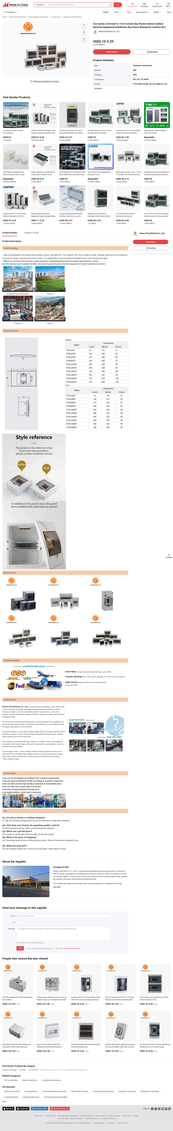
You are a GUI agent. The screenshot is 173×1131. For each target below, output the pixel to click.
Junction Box (56, 17)
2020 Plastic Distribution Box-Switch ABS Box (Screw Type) (13, 173)
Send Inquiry (112, 52)
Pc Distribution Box (11, 1097)
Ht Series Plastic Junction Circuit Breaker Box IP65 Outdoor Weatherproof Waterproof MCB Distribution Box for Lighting (99, 131)
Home (4, 17)
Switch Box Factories (12, 1091)
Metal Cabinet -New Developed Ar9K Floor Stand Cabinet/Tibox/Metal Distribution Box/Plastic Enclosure (156, 131)
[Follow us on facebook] (152, 1108)
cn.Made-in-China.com (109, 1118)
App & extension (142, 12)
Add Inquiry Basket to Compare (46, 81)
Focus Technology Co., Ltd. (70, 1123)
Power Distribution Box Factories (54, 1091)
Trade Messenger (39, 1108)
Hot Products (38, 1116)
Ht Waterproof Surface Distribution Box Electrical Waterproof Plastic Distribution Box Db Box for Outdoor (156, 173)
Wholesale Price (100, 1116)
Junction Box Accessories (51, 1080)
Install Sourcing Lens (61, 1108)
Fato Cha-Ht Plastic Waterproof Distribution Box (99, 173)
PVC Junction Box (10, 1080)
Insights (136, 1116)
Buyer (117, 12)
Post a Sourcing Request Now (68, 948)
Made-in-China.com (76, 1118)
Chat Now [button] (153, 52)
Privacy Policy (122, 1123)
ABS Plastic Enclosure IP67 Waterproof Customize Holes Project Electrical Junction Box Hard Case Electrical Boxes (17, 1046)
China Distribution (31, 1091)
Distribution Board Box (31, 1097)
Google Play (22, 1108)
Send (20, 948)
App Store (8, 1108)
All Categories (11, 12)
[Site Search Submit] (118, 4)
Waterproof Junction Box (72, 17)
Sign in (168, 6)
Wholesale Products (86, 1116)
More (4, 1101)
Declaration (111, 1123)
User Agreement (99, 1123)
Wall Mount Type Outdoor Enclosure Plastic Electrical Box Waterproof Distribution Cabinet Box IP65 (99, 215)
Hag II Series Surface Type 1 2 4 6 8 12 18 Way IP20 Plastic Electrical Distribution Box (128, 173)
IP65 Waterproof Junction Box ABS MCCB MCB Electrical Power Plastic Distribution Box (72, 173)
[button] (111, 5)
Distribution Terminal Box (150, 1091)
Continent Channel (114, 1116)
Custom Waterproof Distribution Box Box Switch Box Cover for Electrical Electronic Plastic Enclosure (71, 215)
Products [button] (40, 4)
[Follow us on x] (156, 1108)
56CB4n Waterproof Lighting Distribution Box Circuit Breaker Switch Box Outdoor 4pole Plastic (120, 1046)
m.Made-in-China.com (92, 1118)
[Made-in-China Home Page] (15, 4)
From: (13, 916)
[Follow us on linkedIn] (169, 1108)
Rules (169, 12)
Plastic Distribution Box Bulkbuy (56, 1097)
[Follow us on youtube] (162, 1108)
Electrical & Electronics (17, 17)
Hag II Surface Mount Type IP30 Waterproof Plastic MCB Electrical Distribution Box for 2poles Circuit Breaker (52, 1046)
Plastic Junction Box (29, 1080)
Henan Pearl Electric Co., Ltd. (109, 31)
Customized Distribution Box (103, 1091)
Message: (11, 928)
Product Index (126, 1116)
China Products (50, 1116)
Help (128, 12)
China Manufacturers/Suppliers (68, 1116)
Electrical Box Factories (79, 1091)
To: (14, 922)
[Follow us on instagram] (159, 1108)
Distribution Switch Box (127, 1091)
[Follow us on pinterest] (166, 1108)
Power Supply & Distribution (38, 17)
